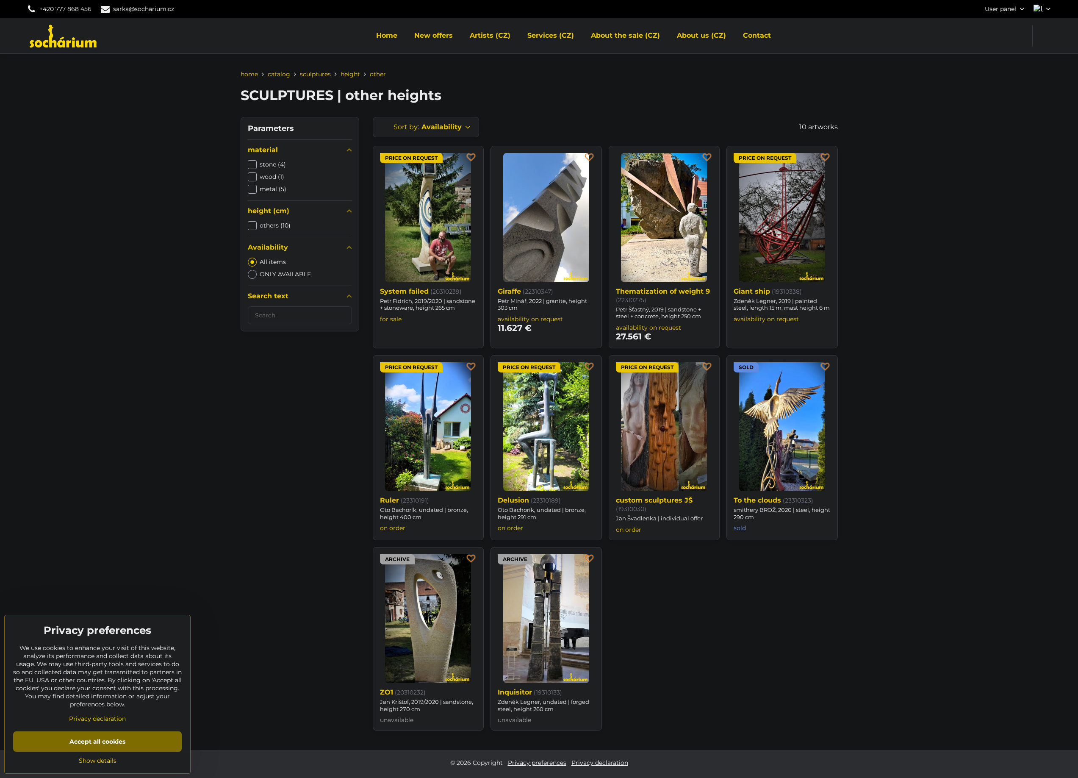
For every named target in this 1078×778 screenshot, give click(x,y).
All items (273, 262)
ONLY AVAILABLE (285, 274)
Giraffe (509, 291)
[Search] (1044, 36)
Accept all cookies (97, 741)
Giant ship (752, 291)
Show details (97, 760)
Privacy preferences (537, 763)
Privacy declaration (599, 763)
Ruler (389, 500)
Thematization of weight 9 (663, 291)
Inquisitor (515, 692)
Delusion (513, 500)
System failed (404, 291)
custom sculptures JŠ (654, 500)
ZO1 (386, 692)
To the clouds (757, 500)
